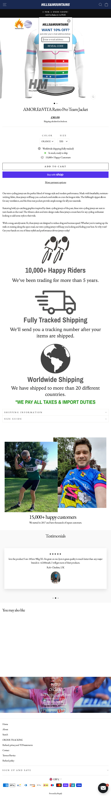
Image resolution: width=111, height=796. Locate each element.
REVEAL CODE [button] (55, 46)
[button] (69, 21)
